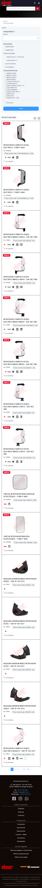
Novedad (10, 103)
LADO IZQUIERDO (12, 90)
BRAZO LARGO (11, 77)
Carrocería (21, 824)
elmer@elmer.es (23, 792)
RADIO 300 (10, 96)
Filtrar (21, 108)
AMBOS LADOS (11, 73)
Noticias (21, 812)
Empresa (21, 809)
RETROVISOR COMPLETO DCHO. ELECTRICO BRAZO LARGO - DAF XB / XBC (20, 278)
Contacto (21, 815)
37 (24, 769)
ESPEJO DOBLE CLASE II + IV (15, 86)
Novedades (21, 841)
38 (28, 769)
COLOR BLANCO (12, 83)
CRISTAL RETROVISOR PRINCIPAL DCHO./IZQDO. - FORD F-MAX (16, 537)
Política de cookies (21, 857)
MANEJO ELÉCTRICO (13, 92)
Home (5, 21)
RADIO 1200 (10, 94)
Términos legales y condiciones (21, 850)
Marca (5, 34)
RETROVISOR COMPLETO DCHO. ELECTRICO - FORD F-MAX (16, 146)
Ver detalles (9, 161)
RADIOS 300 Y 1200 (13, 98)
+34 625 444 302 (25, 794)
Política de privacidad (21, 854)
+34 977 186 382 (22, 790)
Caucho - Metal (21, 834)
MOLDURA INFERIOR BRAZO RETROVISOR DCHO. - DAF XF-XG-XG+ (19, 664)
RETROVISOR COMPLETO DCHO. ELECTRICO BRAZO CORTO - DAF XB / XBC (18, 451)
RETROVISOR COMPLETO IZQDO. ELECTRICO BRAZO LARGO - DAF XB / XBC (20, 235)
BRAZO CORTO (11, 75)
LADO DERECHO (12, 88)
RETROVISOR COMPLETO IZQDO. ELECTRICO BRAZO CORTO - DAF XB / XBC (18, 406)
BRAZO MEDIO (11, 79)
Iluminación (21, 828)
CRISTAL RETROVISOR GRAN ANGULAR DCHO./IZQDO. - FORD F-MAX (18, 495)
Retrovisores (21, 831)
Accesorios (21, 838)
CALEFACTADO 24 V (13, 81)
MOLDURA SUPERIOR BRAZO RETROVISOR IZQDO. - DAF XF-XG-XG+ (19, 580)
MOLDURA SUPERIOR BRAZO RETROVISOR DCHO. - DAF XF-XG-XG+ (19, 622)
